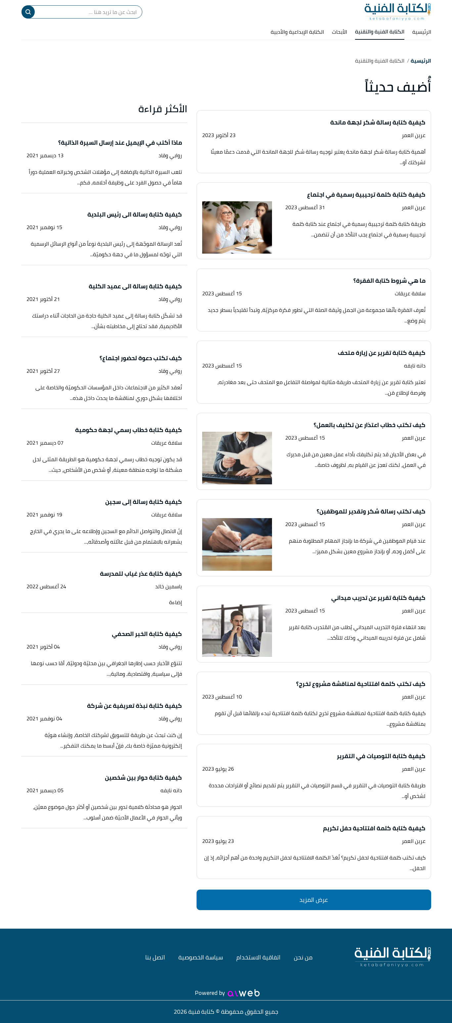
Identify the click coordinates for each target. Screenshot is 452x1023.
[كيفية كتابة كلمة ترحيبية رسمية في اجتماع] (237, 227)
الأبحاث (339, 32)
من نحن (303, 957)
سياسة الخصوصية (200, 957)
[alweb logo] (244, 993)
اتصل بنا (155, 957)
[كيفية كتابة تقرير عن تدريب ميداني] (237, 631)
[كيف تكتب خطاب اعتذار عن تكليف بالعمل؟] (237, 458)
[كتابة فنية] (398, 12)
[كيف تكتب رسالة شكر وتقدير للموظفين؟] (237, 544)
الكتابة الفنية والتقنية (379, 31)
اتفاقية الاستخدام (258, 957)
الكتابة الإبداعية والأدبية (297, 32)
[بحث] (28, 12)
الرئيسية (421, 32)
